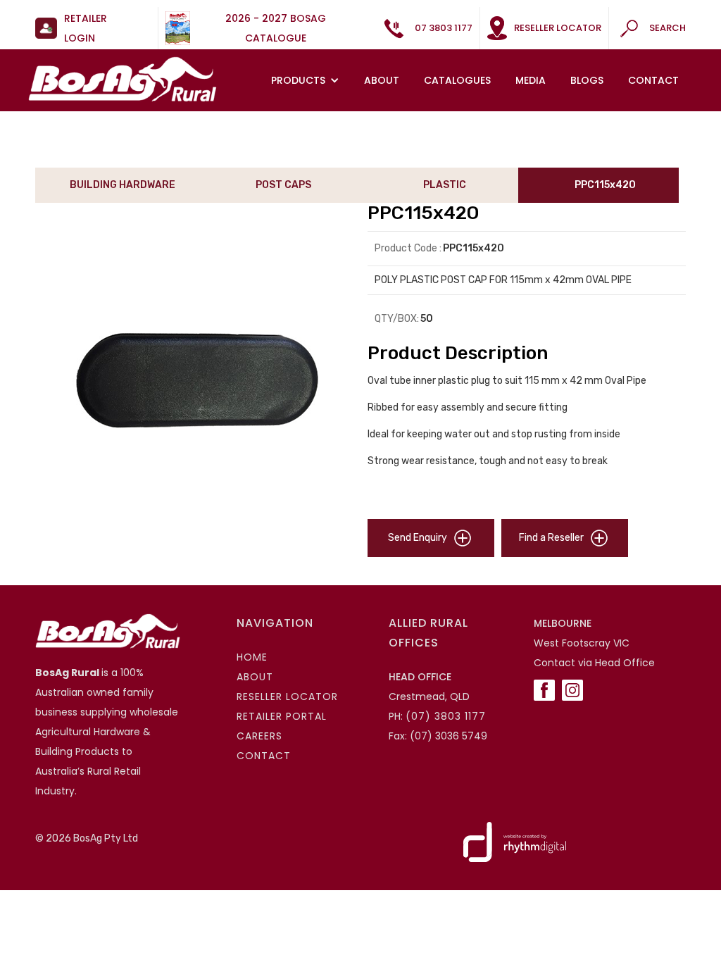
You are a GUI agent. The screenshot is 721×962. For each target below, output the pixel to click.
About (381, 80)
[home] (122, 79)
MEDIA (530, 80)
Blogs (586, 80)
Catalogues (457, 80)
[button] (307, 80)
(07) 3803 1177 (446, 716)
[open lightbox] (194, 380)
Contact (653, 80)
